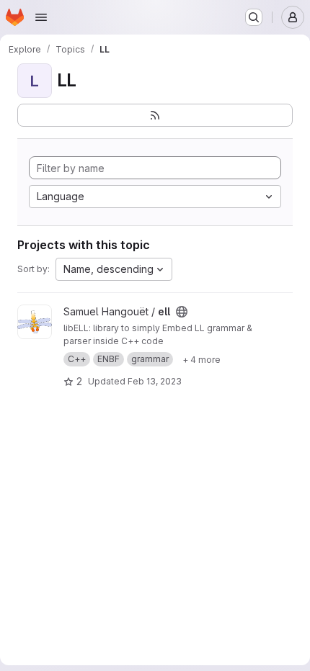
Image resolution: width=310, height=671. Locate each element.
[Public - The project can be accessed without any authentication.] (181, 312)
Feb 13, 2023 (155, 381)
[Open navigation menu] (41, 17)
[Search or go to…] (253, 17)
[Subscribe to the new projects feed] (155, 115)
